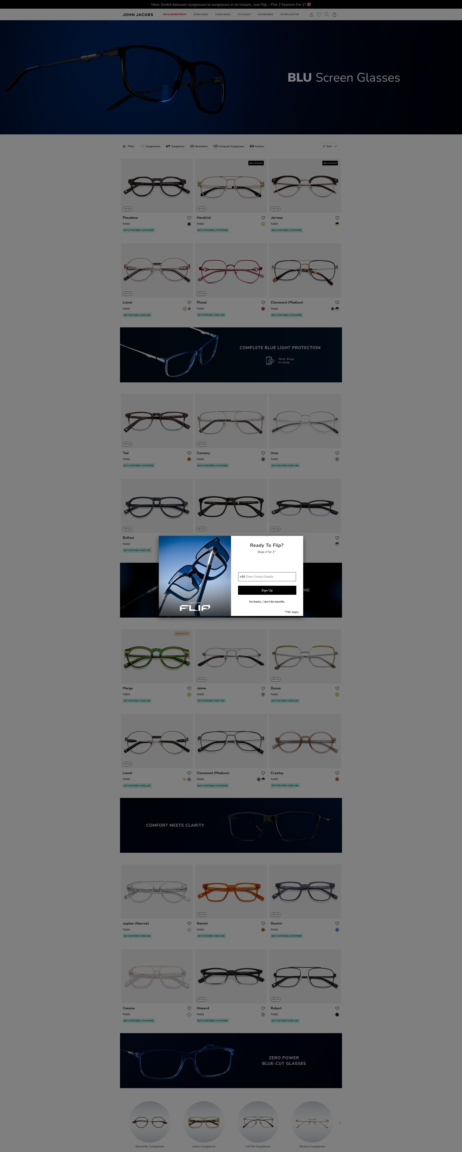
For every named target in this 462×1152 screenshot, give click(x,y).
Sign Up (267, 590)
